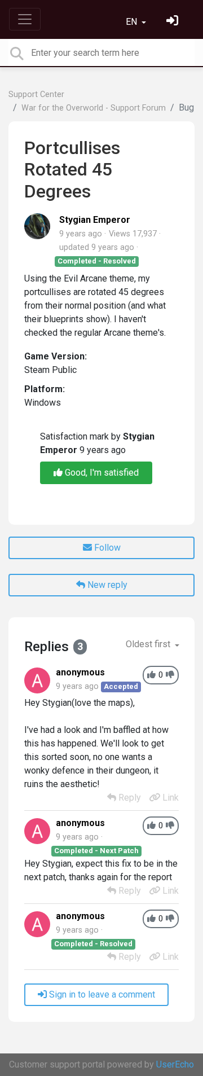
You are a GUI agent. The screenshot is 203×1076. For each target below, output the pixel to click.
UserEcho (175, 1064)
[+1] (151, 675)
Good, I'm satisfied (101, 472)
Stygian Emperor (94, 219)
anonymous (80, 672)
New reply (106, 584)
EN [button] (132, 21)
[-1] (170, 675)
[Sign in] (174, 21)
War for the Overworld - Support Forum (93, 108)
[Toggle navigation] (25, 19)
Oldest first (149, 644)
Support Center (36, 94)
